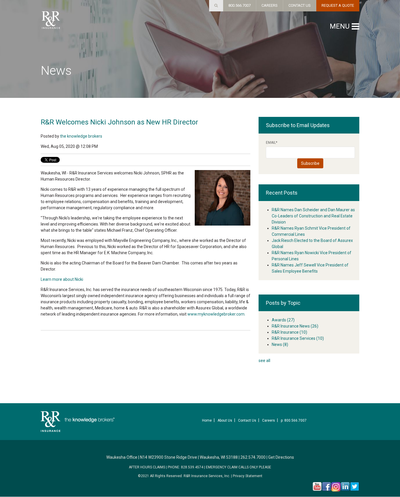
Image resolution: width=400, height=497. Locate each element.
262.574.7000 (253, 457)
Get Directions (281, 457)
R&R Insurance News (295, 326)
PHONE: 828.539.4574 (185, 467)
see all (264, 360)
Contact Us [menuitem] (247, 420)
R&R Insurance (289, 332)
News (280, 344)
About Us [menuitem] (225, 420)
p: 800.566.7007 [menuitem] (294, 420)
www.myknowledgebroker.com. (216, 314)
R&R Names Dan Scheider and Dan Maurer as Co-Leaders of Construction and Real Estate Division (313, 215)
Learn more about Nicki (62, 279)
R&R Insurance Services (298, 338)
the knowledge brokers (81, 136)
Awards (283, 320)
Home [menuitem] (207, 420)
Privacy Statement (247, 476)
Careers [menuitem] (268, 420)
